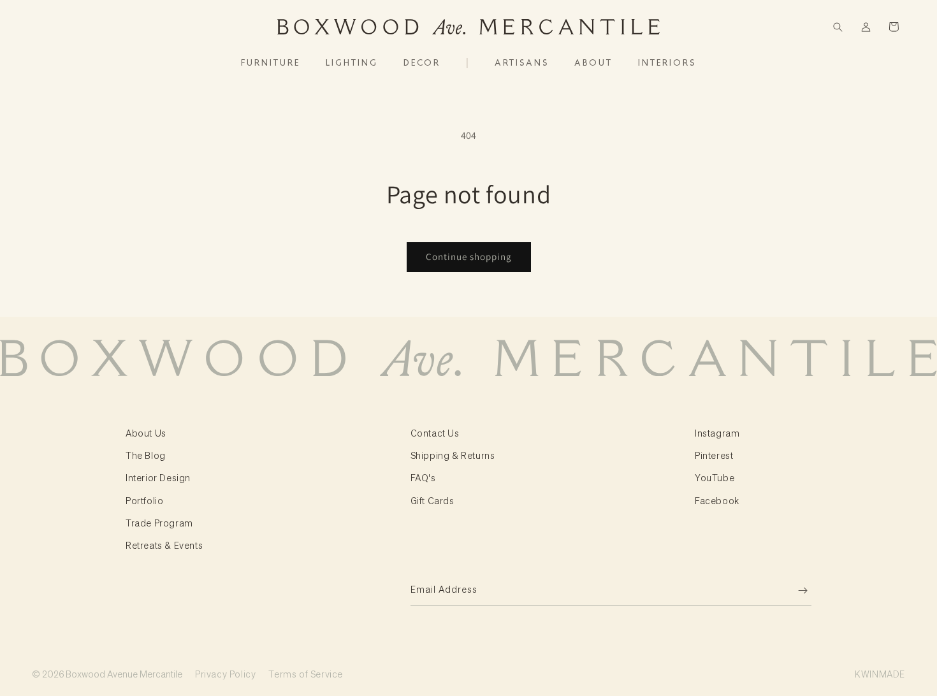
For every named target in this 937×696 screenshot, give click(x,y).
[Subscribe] (797, 590)
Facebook (717, 500)
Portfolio (144, 500)
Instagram (717, 433)
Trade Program (159, 522)
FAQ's (423, 477)
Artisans (522, 63)
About (593, 63)
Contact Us (435, 433)
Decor (421, 63)
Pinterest (714, 455)
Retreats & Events (164, 545)
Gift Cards (432, 500)
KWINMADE (880, 673)
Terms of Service (305, 673)
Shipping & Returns (452, 455)
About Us (146, 433)
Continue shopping (469, 256)
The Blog (146, 455)
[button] (838, 27)
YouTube (714, 477)
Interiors (667, 63)
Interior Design (158, 477)
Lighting (352, 63)
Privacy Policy (225, 673)
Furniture (270, 63)
